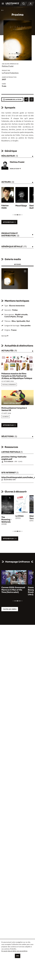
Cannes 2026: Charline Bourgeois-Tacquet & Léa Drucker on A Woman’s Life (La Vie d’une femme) (13, 591)
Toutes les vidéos (10, 609)
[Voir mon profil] (30, 4)
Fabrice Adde (4, 206)
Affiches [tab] (17, 264)
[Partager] (26, 99)
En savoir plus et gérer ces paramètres (14, 951)
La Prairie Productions (10, 73)
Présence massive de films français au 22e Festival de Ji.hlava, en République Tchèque (16, 376)
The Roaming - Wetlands (6, 519)
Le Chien (19, 516)
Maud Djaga (21, 205)
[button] (25, 271)
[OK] (17, 956)
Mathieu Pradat (7, 66)
